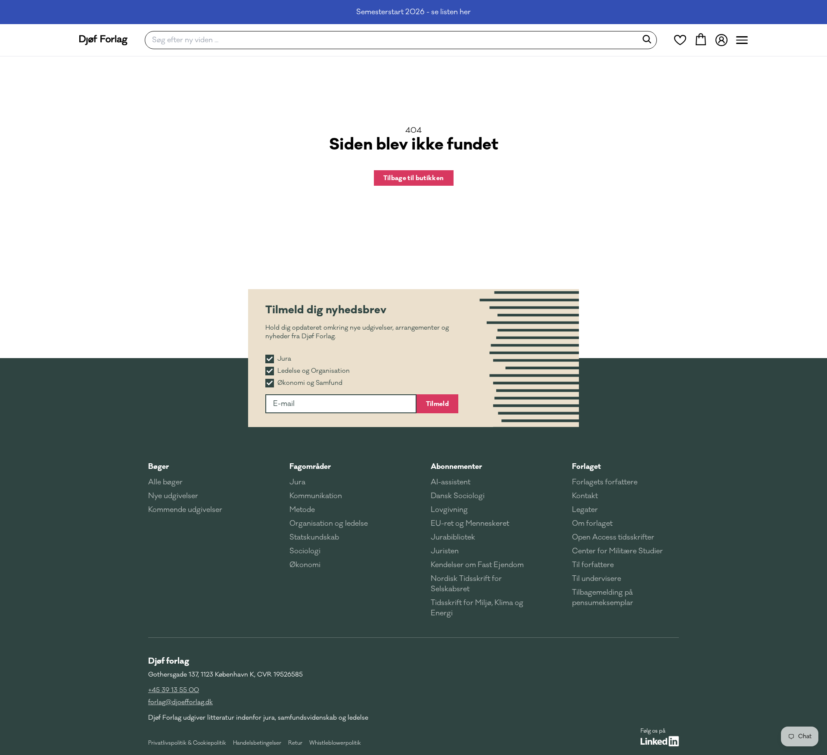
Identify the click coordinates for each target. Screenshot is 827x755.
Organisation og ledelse (328, 523)
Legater (585, 510)
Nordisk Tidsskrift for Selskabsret (466, 584)
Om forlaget (592, 523)
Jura (297, 482)
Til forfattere (593, 565)
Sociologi (304, 551)
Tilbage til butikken (413, 178)
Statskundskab (314, 537)
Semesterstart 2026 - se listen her (413, 12)
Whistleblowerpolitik (335, 742)
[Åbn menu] (742, 40)
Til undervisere (596, 578)
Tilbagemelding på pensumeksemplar (602, 598)
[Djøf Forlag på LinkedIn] (659, 741)
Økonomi (304, 565)
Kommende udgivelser (185, 510)
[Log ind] (721, 40)
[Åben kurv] (701, 40)
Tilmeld (437, 403)
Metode (302, 510)
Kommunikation (315, 496)
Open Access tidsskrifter (613, 537)
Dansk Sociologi (458, 496)
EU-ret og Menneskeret (470, 523)
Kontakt (585, 496)
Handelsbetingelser (257, 742)
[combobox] (394, 40)
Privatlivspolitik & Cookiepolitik (187, 742)
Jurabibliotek (453, 537)
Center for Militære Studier (617, 551)
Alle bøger (165, 482)
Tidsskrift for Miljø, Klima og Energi (477, 608)
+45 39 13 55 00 (173, 690)
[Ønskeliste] (680, 40)
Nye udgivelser (173, 496)
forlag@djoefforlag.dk (180, 702)
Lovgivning (449, 510)
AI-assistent (450, 482)
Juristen (445, 551)
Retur (295, 742)
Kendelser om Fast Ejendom (477, 565)
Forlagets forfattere (604, 482)
